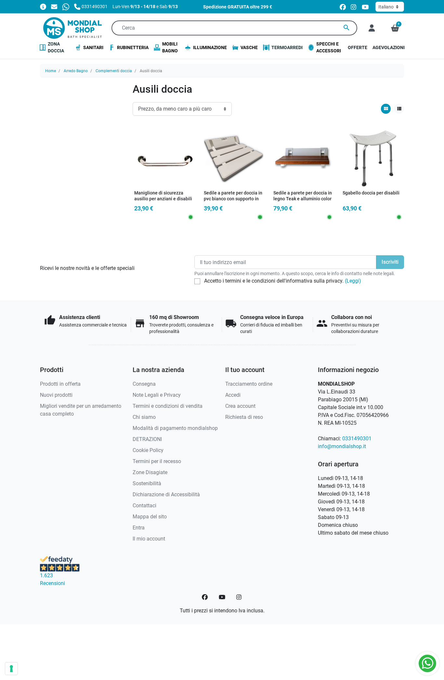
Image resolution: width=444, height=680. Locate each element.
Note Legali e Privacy (157, 395)
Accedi (233, 395)
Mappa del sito (150, 516)
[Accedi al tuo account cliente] (372, 28)
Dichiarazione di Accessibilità (166, 494)
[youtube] (365, 7)
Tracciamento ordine (248, 384)
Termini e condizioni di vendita (167, 406)
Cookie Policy (148, 450)
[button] (395, 28)
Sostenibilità (147, 483)
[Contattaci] (54, 6)
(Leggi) (353, 281)
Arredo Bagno (76, 71)
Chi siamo (144, 417)
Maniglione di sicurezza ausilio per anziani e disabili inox (163, 199)
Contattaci (144, 505)
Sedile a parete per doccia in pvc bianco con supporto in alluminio (233, 199)
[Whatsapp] (65, 6)
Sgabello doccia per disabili (371, 193)
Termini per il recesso (157, 461)
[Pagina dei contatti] (43, 6)
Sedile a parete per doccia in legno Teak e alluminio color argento (302, 199)
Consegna (144, 384)
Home (50, 71)
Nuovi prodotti (56, 395)
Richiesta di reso (244, 417)
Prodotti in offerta (60, 384)
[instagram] (354, 7)
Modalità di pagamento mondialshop (175, 428)
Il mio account (149, 539)
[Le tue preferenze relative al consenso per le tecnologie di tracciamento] (11, 668)
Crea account (240, 406)
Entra (139, 528)
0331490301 (357, 438)
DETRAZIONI (147, 439)
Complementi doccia (114, 71)
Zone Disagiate (150, 472)
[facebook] (343, 7)
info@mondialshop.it (342, 446)
